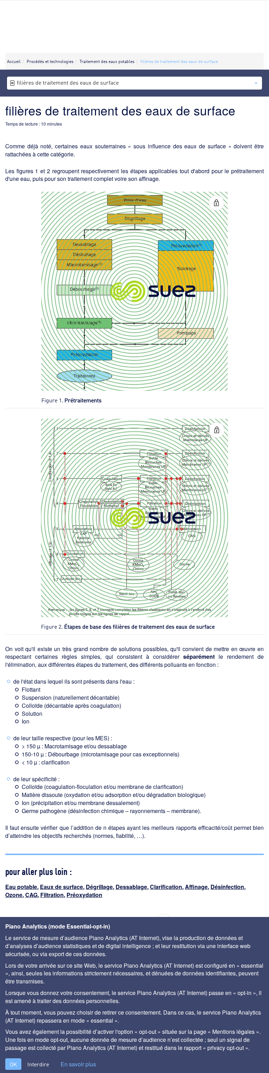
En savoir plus (78, 1064)
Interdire (38, 1064)
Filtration (52, 895)
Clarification (166, 887)
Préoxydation (84, 895)
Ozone (13, 895)
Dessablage (131, 887)
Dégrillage (99, 887)
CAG (31, 895)
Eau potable (21, 887)
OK (13, 1064)
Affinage (196, 887)
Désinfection (227, 887)
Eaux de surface (61, 887)
